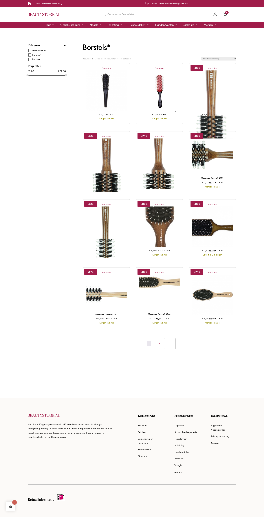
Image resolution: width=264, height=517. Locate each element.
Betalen (142, 432)
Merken (208, 24)
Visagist (178, 465)
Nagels (94, 24)
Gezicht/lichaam (70, 24)
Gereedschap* (39, 50)
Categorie (34, 45)
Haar (48, 24)
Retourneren (144, 449)
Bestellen (142, 425)
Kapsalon (179, 425)
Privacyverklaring (220, 436)
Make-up (188, 24)
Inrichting (113, 24)
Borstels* (36, 54)
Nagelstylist (180, 438)
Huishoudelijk (181, 452)
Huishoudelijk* (136, 24)
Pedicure (178, 458)
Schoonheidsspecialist (186, 432)
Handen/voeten (164, 24)
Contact (215, 442)
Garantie (142, 456)
